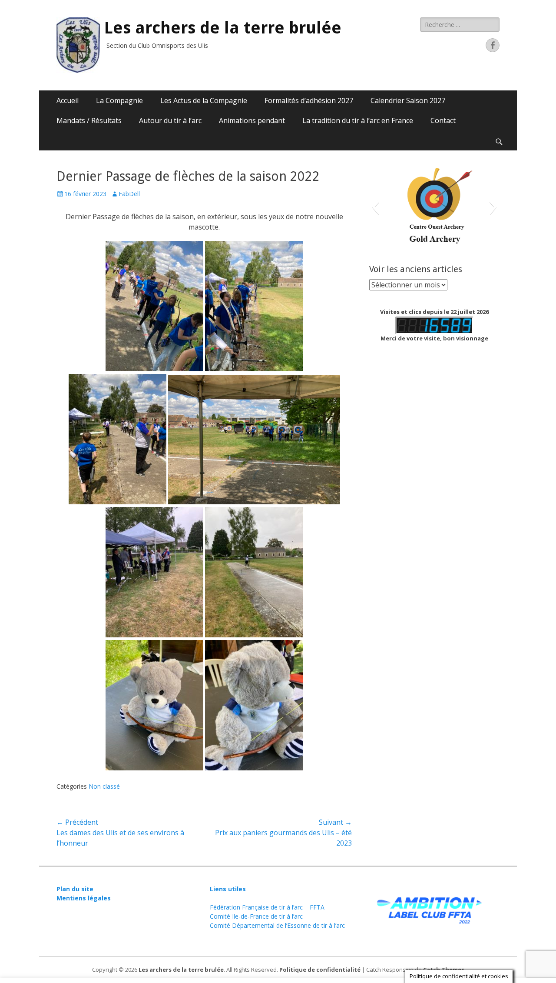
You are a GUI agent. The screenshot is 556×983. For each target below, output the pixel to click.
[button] (375, 207)
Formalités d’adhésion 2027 (309, 100)
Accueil (67, 100)
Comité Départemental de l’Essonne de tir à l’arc (277, 925)
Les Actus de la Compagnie (203, 100)
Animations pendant (252, 120)
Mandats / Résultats (89, 120)
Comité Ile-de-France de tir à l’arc (256, 916)
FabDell (129, 194)
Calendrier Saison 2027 (408, 100)
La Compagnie (119, 100)
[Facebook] (493, 45)
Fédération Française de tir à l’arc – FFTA (267, 907)
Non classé (104, 786)
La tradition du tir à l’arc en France (357, 120)
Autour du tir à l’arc (170, 120)
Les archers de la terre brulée (222, 27)
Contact (443, 120)
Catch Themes (443, 969)
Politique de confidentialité (320, 969)
